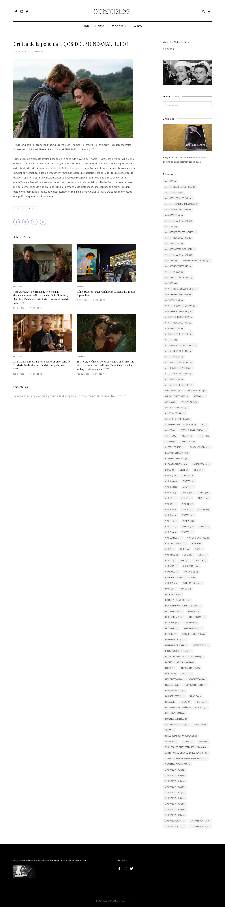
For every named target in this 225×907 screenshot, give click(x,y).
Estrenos (17, 287)
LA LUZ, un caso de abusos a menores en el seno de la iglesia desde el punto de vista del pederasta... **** (41, 365)
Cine (18, 209)
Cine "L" (31, 209)
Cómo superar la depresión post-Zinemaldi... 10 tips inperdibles (106, 293)
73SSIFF (80, 287)
